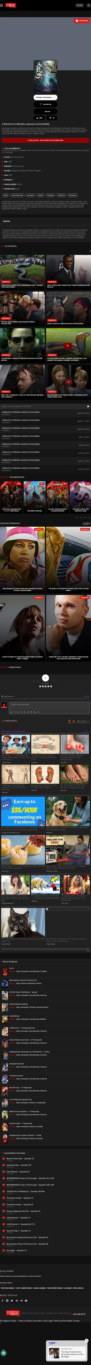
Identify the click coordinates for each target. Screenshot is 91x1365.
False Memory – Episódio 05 (18, 1172)
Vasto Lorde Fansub (24, 1288)
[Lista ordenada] (24, 712)
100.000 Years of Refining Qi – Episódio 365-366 (25, 1191)
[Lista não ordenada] (28, 712)
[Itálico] (14, 712)
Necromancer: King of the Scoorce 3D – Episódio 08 (27, 1244)
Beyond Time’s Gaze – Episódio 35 (20, 1159)
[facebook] (2, 1300)
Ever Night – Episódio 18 (16, 1250)
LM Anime (67, 1288)
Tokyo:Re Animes (7, 1288)
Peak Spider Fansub (55, 1288)
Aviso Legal (47, 1321)
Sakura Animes (39, 1288)
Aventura (30, 195)
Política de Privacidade (63, 1321)
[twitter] (12, 1300)
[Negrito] (11, 712)
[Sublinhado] (18, 712)
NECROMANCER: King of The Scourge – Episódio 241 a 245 (30, 1178)
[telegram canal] (16, 1300)
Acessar (86, 696)
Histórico (61, 195)
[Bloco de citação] (31, 712)
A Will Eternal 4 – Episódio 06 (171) (21, 1224)
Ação (6, 195)
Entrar (79, 5)
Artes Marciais (17, 195)
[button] (77, 517)
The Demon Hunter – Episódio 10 (20, 1198)
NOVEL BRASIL (78, 1288)
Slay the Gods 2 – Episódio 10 (18, 1231)
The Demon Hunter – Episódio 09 (20, 1205)
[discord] (7, 1300)
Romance (72, 195)
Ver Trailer (81, 20)
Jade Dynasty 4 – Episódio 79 (18, 1218)
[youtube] (26, 1300)
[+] (38, 712)
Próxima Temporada (46, 97)
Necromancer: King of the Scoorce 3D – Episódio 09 (27, 1237)
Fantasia (50, 195)
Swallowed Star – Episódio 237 (19, 1165)
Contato (76, 1321)
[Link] (34, 712)
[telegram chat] (21, 1300)
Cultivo (40, 195)
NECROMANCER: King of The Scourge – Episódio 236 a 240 (30, 1185)
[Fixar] (21, 712)
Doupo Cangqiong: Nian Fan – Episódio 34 (23, 1211)
